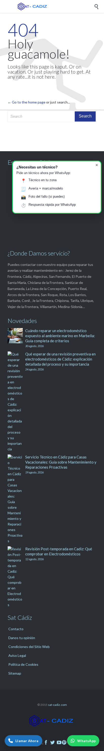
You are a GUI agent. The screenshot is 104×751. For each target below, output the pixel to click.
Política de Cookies (23, 664)
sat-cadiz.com (57, 705)
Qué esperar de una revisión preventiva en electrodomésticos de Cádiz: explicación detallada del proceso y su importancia (60, 359)
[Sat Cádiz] (56, 6)
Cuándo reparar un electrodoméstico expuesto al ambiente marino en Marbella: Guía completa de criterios (60, 335)
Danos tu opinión (21, 638)
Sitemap (14, 673)
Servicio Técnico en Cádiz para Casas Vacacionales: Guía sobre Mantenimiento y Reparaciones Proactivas (60, 462)
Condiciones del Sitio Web (29, 646)
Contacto (15, 629)
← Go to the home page (26, 102)
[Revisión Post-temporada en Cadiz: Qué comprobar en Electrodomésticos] (16, 577)
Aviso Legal (17, 655)
